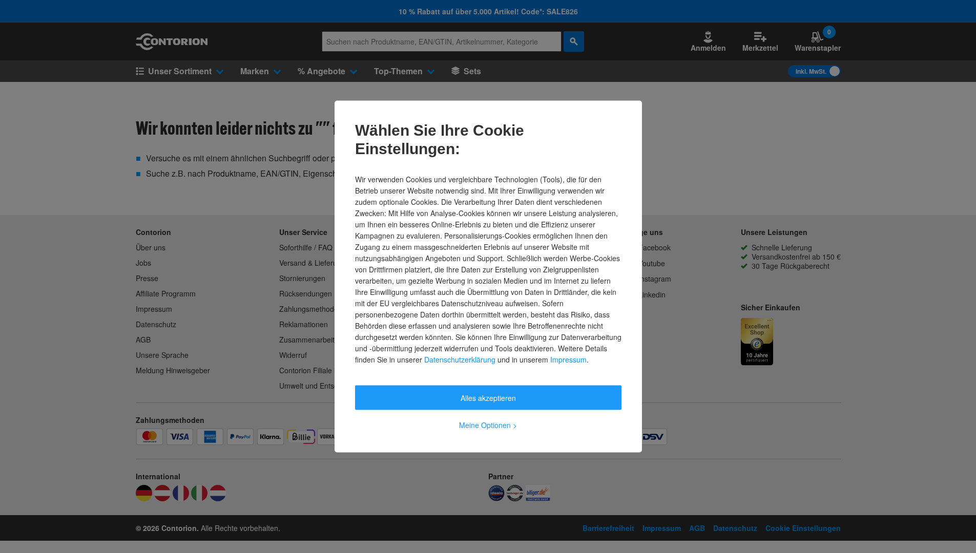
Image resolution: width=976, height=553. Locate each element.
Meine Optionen (488, 425)
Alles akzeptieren (488, 398)
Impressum (568, 359)
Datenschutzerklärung (459, 359)
